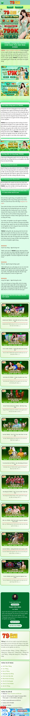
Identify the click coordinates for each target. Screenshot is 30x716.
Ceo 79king (5, 668)
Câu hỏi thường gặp (8, 681)
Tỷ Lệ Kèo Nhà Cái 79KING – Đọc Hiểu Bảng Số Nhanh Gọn (15, 463)
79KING (3, 50)
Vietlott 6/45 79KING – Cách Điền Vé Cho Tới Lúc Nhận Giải (15, 321)
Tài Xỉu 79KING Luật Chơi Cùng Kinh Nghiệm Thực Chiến (15, 577)
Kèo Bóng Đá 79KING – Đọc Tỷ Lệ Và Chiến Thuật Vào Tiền (15, 492)
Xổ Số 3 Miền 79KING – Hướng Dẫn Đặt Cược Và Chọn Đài (15, 349)
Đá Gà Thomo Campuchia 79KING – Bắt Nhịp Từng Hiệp (15, 406)
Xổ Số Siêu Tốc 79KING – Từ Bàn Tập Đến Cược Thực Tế (15, 378)
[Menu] (2, 2)
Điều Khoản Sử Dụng (8, 678)
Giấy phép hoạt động (8, 673)
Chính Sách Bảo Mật (8, 676)
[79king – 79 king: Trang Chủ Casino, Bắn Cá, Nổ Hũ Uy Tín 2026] (15, 2)
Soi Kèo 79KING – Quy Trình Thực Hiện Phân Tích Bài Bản (15, 435)
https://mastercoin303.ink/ (13, 50)
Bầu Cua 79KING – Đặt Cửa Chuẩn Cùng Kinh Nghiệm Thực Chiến (15, 521)
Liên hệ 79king (6, 686)
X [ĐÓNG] (3, 707)
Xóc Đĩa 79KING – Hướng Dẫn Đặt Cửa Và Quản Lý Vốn (15, 549)
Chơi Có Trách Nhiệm (8, 683)
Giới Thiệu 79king (7, 666)
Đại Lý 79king (6, 671)
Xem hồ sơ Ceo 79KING (15, 625)
